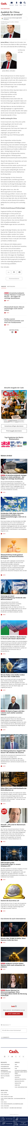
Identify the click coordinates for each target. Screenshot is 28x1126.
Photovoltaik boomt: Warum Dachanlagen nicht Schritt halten (14, 308)
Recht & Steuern (5, 1076)
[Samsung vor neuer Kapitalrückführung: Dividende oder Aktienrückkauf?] (14, 586)
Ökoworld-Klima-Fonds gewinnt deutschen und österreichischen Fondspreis (12, 556)
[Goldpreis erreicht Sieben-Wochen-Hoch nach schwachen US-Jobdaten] (14, 954)
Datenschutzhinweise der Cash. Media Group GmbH (21, 1072)
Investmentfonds (5, 1068)
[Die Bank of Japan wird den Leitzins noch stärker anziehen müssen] (14, 702)
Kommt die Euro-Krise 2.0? (10, 901)
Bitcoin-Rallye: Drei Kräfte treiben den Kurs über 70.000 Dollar (13, 675)
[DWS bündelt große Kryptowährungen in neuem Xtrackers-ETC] (14, 853)
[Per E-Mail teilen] (19, 272)
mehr (7, 300)
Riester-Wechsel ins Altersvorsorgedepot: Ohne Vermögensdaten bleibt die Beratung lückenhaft (14, 992)
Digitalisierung (5, 1073)
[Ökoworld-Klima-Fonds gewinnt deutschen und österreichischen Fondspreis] (14, 545)
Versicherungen (5, 1064)
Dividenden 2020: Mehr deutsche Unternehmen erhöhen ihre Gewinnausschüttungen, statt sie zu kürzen (13, 515)
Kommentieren (14, 278)
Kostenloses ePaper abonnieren (14, 426)
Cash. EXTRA (4, 1092)
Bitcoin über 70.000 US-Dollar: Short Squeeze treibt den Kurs (13, 939)
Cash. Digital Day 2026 (7, 1096)
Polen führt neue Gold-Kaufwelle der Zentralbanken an (14, 789)
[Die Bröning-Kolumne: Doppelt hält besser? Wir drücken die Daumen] (14, 741)
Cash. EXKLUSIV (5, 1094)
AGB (16, 1068)
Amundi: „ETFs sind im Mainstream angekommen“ (13, 825)
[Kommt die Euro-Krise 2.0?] (14, 891)
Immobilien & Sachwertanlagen (6, 1071)
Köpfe (2, 1078)
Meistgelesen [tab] (11, 286)
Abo (16, 1064)
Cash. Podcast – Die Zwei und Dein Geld (11, 1108)
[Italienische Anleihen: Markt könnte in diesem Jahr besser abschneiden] (14, 627)
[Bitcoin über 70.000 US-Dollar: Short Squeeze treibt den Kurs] (14, 929)
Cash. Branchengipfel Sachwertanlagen (12, 1104)
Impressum (18, 1075)
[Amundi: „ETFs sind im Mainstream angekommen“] (14, 815)
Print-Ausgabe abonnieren (14, 431)
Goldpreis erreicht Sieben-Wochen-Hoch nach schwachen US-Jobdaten (13, 965)
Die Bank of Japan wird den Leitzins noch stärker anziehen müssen (12, 712)
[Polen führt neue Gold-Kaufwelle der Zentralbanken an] (14, 779)
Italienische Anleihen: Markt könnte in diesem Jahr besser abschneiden (13, 637)
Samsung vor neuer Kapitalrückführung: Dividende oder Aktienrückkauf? (13, 597)
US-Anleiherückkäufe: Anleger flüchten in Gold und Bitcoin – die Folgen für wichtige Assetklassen (14, 295)
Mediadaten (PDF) (19, 1081)
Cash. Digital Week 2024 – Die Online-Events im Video (13, 1099)
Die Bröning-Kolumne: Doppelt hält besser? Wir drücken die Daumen (13, 751)
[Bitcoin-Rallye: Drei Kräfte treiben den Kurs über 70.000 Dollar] (14, 665)
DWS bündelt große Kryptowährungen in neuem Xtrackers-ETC (11, 864)
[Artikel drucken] (14, 272)
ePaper (16, 1066)
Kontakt (17, 1077)
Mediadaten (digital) (20, 1079)
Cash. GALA (4, 1102)
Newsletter (18, 1083)
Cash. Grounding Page (21, 1087)
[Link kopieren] (8, 272)
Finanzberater (5, 1066)
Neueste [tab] (3, 286)
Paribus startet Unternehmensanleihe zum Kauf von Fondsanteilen (14, 320)
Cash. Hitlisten (5, 1106)
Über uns (17, 1085)
